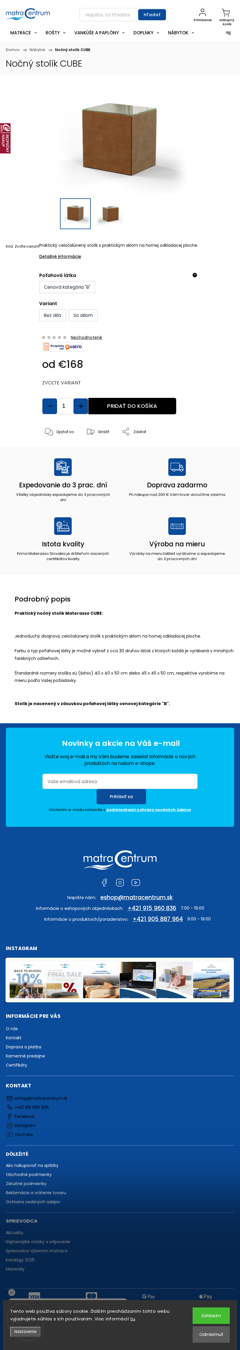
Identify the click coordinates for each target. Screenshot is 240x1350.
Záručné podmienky (26, 1184)
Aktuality (14, 1233)
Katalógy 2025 (20, 1260)
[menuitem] (23, 33)
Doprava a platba (23, 1047)
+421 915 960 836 (152, 908)
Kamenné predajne (25, 1056)
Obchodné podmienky (29, 1174)
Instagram (120, 882)
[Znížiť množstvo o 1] (49, 406)
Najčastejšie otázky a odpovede (38, 1242)
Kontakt (14, 1038)
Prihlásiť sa (121, 797)
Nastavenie (25, 1331)
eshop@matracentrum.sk (136, 897)
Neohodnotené (86, 337)
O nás (12, 1029)
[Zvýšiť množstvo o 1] (80, 406)
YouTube (135, 882)
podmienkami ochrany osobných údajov (149, 809)
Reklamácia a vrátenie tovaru (36, 1193)
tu (132, 1319)
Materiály (15, 1269)
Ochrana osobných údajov (33, 1202)
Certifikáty (16, 1065)
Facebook (104, 882)
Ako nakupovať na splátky (32, 1165)
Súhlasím (211, 1315)
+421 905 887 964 (158, 919)
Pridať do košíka (132, 406)
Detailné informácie (60, 256)
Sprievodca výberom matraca (37, 1251)
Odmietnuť (211, 1334)
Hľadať (152, 15)
